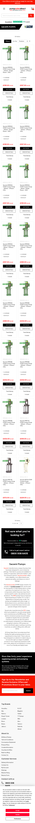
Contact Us (4, 755)
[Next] (21, 523)
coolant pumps (15, 586)
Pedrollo (20, 726)
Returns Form (5, 775)
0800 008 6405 (19, 553)
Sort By (15, 41)
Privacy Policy (5, 745)
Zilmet (19, 729)
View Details (9, 93)
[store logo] (17, 9)
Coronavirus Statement (8, 742)
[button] (9, 80)
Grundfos (4, 708)
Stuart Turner (5, 716)
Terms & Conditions (7, 739)
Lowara (3, 719)
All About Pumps (6, 737)
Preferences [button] (12, 805)
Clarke (19, 713)
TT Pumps (21, 716)
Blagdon (20, 711)
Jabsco (3, 726)
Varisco (20, 724)
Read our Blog (5, 752)
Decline (18, 814)
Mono (3, 721)
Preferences (17, 818)
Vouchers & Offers (6, 750)
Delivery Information (7, 762)
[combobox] (17, 16)
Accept (18, 810)
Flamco (3, 713)
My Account (5, 767)
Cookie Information (7, 747)
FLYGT (19, 708)
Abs (2, 711)
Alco (19, 721)
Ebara (3, 724)
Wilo (19, 719)
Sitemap (4, 770)
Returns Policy (5, 773)
